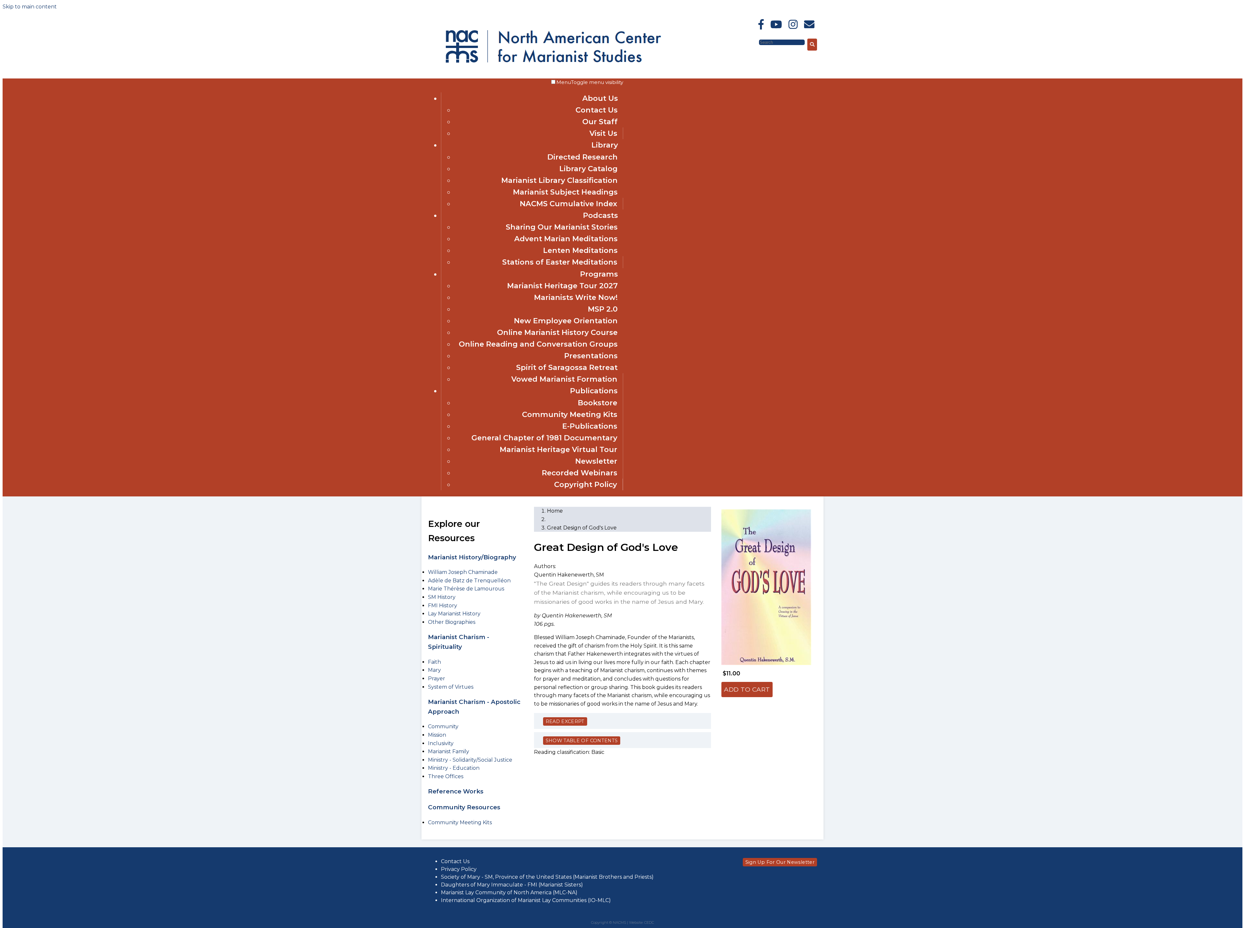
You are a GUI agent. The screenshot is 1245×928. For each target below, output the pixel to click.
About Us (600, 98)
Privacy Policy (459, 869)
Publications (594, 390)
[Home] (502, 44)
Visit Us (603, 133)
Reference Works (455, 791)
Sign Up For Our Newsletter (779, 862)
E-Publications (589, 426)
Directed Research (582, 156)
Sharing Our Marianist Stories (562, 227)
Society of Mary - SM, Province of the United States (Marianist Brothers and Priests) (547, 877)
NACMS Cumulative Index (568, 203)
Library (604, 144)
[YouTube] (776, 24)
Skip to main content (30, 7)
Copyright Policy (585, 484)
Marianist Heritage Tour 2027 (562, 285)
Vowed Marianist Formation (564, 379)
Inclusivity (441, 743)
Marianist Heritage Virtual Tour (558, 449)
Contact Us (596, 109)
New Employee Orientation (566, 320)
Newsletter (596, 461)
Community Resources (464, 807)
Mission (437, 735)
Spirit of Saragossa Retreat (567, 367)
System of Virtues (450, 687)
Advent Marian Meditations (566, 238)
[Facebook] (761, 24)
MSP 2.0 (603, 309)
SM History (442, 597)
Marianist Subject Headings (565, 191)
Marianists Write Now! (576, 297)
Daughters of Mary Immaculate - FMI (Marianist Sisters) (512, 885)
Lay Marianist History (454, 614)
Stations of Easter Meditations (559, 262)
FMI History (442, 605)
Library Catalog (588, 168)
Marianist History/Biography (472, 557)
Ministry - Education (454, 768)
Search (749, 42)
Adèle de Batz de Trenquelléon (469, 580)
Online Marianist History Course (557, 332)
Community (443, 726)
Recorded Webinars (579, 472)
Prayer (436, 678)
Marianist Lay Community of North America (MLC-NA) (509, 892)
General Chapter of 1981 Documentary (544, 437)
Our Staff (600, 121)
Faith (434, 662)
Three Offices (445, 776)
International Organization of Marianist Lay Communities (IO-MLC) (526, 900)
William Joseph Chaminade (463, 572)
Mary (434, 670)
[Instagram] (793, 24)
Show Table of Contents (582, 741)
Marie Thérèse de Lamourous (466, 589)
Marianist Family (448, 751)
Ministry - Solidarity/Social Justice (470, 760)
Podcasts (600, 215)
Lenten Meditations (580, 250)
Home (555, 511)
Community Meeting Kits (569, 414)
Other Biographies (451, 622)
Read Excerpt (565, 721)
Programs (599, 274)
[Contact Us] (809, 24)
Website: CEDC (641, 922)
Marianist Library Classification (559, 180)
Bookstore (597, 402)
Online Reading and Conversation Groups (538, 344)
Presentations (591, 355)
